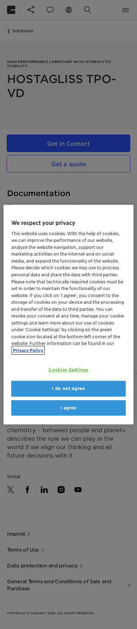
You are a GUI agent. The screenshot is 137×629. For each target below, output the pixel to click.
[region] (69, 314)
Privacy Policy (28, 350)
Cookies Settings (68, 370)
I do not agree (68, 388)
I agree (68, 407)
